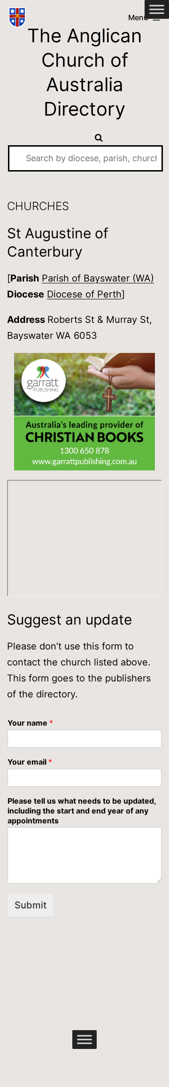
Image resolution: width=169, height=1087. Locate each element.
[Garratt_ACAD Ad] (84, 411)
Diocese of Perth (84, 294)
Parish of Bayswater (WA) (98, 278)
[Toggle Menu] (156, 9)
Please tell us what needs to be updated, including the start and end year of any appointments (82, 810)
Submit (30, 905)
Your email (30, 761)
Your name (30, 722)
